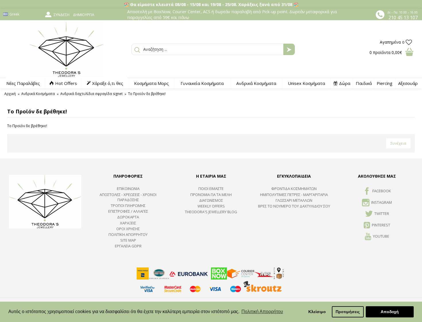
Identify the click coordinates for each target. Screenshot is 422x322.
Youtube (381, 236)
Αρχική (10, 93)
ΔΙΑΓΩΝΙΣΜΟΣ (211, 200)
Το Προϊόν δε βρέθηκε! (147, 93)
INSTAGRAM (381, 202)
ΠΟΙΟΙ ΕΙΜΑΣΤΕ (211, 188)
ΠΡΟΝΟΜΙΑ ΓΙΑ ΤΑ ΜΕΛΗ (211, 194)
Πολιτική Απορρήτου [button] (262, 311)
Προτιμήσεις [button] (348, 311)
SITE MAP (128, 240)
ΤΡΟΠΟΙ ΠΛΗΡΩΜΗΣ (128, 205)
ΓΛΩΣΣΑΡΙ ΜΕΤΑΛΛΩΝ (294, 200)
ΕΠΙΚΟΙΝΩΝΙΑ (128, 188)
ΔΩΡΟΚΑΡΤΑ (128, 217)
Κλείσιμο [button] (317, 311)
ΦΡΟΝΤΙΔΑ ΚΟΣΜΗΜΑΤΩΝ (294, 188)
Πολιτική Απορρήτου (128, 234)
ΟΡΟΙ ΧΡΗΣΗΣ (128, 228)
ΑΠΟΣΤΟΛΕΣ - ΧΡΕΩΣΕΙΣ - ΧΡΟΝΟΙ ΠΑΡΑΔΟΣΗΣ (128, 197)
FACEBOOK (381, 191)
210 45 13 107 (403, 17)
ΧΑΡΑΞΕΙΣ (128, 223)
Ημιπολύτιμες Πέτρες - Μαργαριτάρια (294, 194)
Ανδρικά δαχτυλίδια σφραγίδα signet (91, 93)
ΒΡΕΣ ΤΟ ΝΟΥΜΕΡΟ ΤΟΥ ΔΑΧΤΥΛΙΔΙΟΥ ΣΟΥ (294, 206)
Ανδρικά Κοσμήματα (38, 93)
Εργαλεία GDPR (128, 246)
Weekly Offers (211, 206)
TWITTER (381, 213)
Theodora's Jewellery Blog (211, 211)
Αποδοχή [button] (390, 311)
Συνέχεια (398, 143)
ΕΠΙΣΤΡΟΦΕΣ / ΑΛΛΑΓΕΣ (128, 211)
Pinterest (381, 225)
